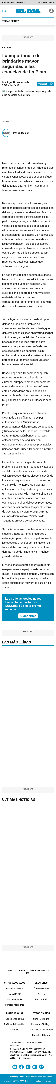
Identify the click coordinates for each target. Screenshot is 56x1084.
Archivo (41, 994)
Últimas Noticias (41, 988)
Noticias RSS (41, 999)
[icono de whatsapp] (41, 1066)
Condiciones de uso (15, 1019)
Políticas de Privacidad (14, 1024)
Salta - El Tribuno (41, 1019)
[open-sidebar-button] (4, 11)
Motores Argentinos (14, 1005)
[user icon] (51, 12)
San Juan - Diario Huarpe (41, 1029)
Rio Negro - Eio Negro (41, 1024)
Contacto (14, 1029)
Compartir (43, 84)
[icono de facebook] (21, 1066)
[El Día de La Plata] (28, 11)
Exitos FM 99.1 (15, 994)
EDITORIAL (7, 48)
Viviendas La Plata (14, 988)
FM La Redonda (14, 999)
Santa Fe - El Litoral (41, 1035)
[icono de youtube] (14, 1066)
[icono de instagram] (34, 1066)
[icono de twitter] (28, 1066)
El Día (18, 1043)
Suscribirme (28, 616)
